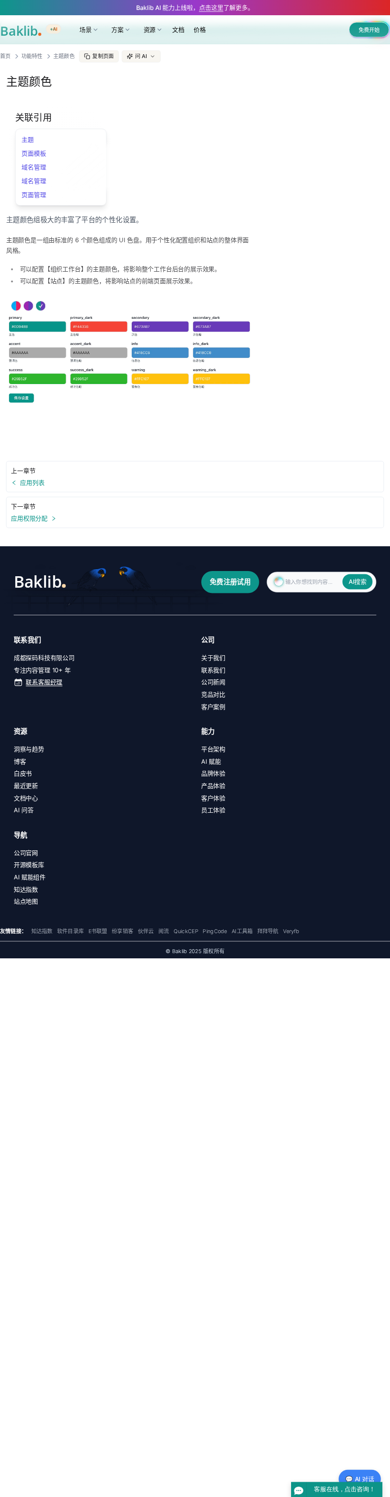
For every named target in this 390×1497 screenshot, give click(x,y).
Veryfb (291, 930)
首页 (5, 56)
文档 (178, 29)
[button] (141, 56)
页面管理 (34, 194)
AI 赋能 (211, 761)
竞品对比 (213, 694)
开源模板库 (29, 864)
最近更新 (26, 785)
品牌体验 (213, 773)
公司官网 (26, 853)
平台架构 (213, 749)
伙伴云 (146, 930)
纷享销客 (122, 930)
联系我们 (213, 670)
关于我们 (213, 657)
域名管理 (34, 167)
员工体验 (213, 810)
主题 (28, 139)
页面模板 (34, 153)
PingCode (215, 930)
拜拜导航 (268, 930)
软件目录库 (70, 930)
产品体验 (213, 785)
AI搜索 (358, 581)
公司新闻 (213, 682)
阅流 (163, 930)
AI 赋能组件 (30, 877)
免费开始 (369, 30)
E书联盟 (97, 930)
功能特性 (32, 56)
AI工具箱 (242, 930)
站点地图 (26, 901)
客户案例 (213, 706)
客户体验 (213, 798)
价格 (200, 29)
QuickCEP (186, 930)
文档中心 (26, 798)
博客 (20, 761)
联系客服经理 (44, 682)
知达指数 (26, 889)
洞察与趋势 (29, 749)
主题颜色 (64, 56)
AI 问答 (24, 810)
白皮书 (23, 773)
